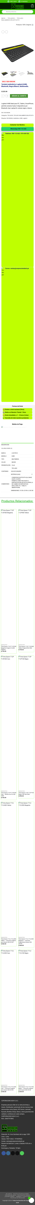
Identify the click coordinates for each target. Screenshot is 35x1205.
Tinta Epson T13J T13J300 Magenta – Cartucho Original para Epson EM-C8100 (26, 941)
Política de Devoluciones (21, 1194)
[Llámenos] (22, 1153)
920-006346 (10, 118)
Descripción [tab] (5, 444)
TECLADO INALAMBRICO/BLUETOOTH (12, 19)
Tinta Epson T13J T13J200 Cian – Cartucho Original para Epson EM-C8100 (8, 1088)
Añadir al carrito (19, 96)
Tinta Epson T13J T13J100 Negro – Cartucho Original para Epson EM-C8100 (26, 1088)
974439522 (24, 1)
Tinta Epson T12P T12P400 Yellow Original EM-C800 (26, 647)
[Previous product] (6, 31)
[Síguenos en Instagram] (8, 1153)
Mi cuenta (9, 1194)
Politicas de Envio (10, 1195)
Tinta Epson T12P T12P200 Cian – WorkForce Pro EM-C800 (8, 794)
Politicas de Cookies (23, 1195)
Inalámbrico (16, 118)
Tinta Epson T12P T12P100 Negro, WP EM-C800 (26, 793)
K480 (21, 118)
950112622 (13, 1)
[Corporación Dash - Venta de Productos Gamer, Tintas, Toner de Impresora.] (17, 6)
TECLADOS (11, 18)
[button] (2, 6)
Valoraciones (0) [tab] (6, 448)
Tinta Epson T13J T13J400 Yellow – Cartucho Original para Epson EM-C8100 (8, 940)
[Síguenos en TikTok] (13, 1153)
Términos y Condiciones (23, 1196)
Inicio (3, 18)
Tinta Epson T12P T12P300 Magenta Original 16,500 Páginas (8, 648)
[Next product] (3, 31)
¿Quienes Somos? (9, 1196)
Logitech (25, 118)
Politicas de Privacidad (17, 1197)
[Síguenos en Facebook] (4, 1153)
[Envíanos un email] (17, 1153)
